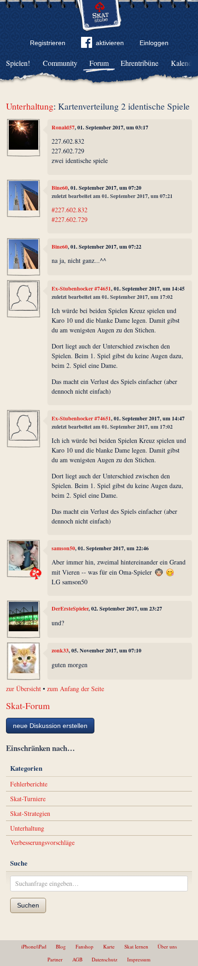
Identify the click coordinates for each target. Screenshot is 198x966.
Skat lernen (136, 946)
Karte (109, 946)
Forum (99, 63)
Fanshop (84, 946)
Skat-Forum (28, 705)
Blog (61, 946)
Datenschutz (104, 959)
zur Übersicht (23, 688)
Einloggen (154, 43)
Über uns (167, 946)
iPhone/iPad (34, 946)
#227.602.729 (69, 219)
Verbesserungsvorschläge (42, 842)
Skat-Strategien (30, 813)
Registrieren (47, 43)
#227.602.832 (69, 209)
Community (60, 63)
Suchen (28, 905)
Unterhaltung (29, 106)
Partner (55, 959)
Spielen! (18, 63)
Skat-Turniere (28, 798)
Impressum (139, 959)
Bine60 (60, 188)
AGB (77, 959)
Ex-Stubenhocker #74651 (81, 288)
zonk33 (60, 650)
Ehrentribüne (139, 63)
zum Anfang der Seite (75, 688)
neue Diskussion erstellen (50, 725)
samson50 (63, 548)
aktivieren (110, 43)
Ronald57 (63, 127)
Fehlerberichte (28, 784)
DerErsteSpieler (70, 608)
